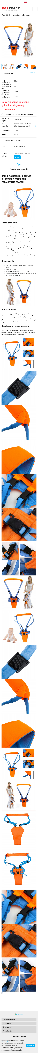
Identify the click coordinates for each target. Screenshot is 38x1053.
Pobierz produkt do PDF (12, 140)
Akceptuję (30, 1045)
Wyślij (17, 157)
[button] (19, 1019)
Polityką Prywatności (8, 1042)
